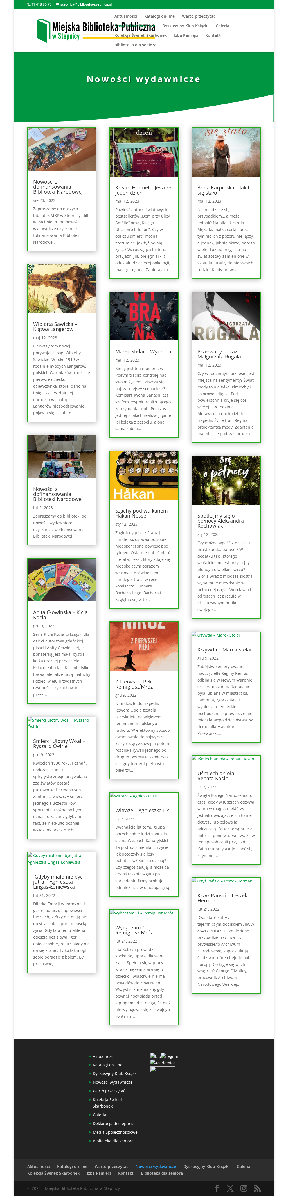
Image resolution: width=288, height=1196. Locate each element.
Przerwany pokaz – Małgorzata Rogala (219, 354)
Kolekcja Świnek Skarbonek (140, 35)
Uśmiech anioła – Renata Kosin (217, 776)
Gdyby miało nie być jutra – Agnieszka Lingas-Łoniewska (58, 881)
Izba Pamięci (186, 35)
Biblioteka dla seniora (135, 45)
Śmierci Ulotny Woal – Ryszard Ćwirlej (59, 743)
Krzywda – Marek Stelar (224, 649)
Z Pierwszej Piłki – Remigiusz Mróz (136, 684)
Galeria (222, 26)
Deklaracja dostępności (114, 1123)
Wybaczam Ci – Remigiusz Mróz (134, 930)
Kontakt (213, 35)
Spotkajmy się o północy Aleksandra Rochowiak (220, 520)
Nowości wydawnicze (134, 26)
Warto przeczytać (198, 16)
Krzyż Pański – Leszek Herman (222, 898)
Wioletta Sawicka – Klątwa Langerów (55, 326)
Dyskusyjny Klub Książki (185, 26)
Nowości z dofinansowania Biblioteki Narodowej (58, 186)
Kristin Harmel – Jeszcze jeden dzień (143, 190)
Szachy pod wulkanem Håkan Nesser (141, 513)
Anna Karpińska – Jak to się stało (225, 190)
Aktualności (125, 16)
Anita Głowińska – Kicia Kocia (60, 615)
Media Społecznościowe (115, 1132)
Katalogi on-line (159, 16)
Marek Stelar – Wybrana (143, 351)
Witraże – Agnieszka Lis (142, 810)
